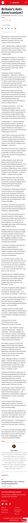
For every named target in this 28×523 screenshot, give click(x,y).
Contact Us (17, 507)
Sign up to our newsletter (18, 510)
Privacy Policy (4, 510)
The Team (17, 514)
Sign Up (23, 520)
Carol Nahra (6, 25)
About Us (3, 507)
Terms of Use (4, 512)
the (14, 2)
